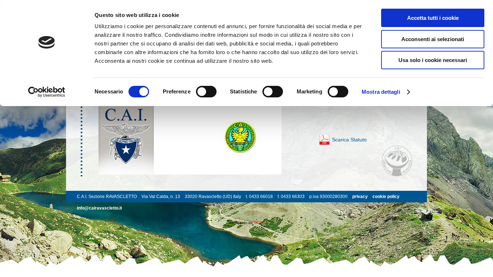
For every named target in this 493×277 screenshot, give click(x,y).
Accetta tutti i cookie (433, 18)
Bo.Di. (259, 222)
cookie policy (386, 196)
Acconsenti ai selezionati (432, 39)
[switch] (206, 91)
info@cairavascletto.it (99, 208)
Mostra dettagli (381, 92)
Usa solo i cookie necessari (432, 60)
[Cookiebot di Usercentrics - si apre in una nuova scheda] (46, 92)
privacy (360, 196)
